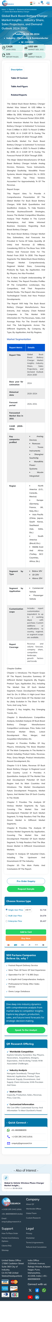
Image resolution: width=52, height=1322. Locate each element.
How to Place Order (10, 1233)
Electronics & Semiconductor (27, 9)
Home (4, 9)
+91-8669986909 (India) (12, 1214)
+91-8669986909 (18, 1130)
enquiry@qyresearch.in (22, 1143)
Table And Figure (19, 86)
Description (16, 69)
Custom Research (33, 1218)
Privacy (29, 1233)
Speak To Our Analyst (26, 1030)
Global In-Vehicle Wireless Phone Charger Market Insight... (24, 1184)
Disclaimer (30, 1238)
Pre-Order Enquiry (26, 881)
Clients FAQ (6, 1246)
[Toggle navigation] (48, 3)
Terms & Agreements (34, 1242)
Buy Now (25, 938)
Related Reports (19, 95)
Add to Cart (26, 932)
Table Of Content (19, 78)
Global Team (31, 1213)
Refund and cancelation (36, 1247)
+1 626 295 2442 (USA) (22, 1136)
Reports (11, 9)
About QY (30, 1204)
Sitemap (5, 1250)
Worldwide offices (33, 1209)
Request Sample (26, 889)
